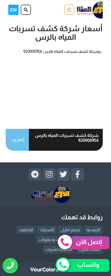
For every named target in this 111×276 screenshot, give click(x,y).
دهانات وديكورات (53, 239)
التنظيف (26, 230)
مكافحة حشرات (58, 249)
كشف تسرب (89, 249)
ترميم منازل (70, 230)
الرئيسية (93, 230)
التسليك (47, 230)
